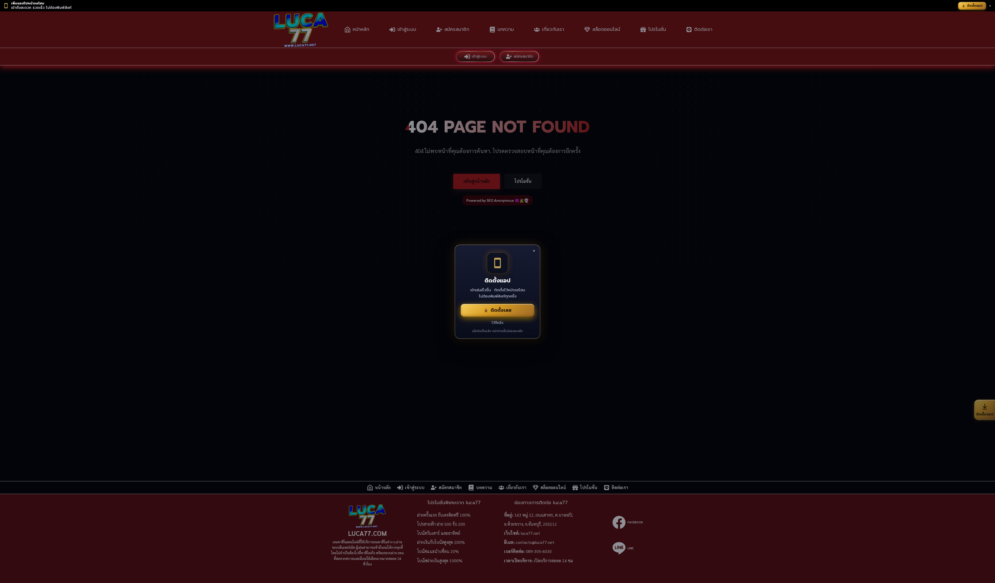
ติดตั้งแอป (975, 5)
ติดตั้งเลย (501, 310)
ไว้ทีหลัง (497, 322)
